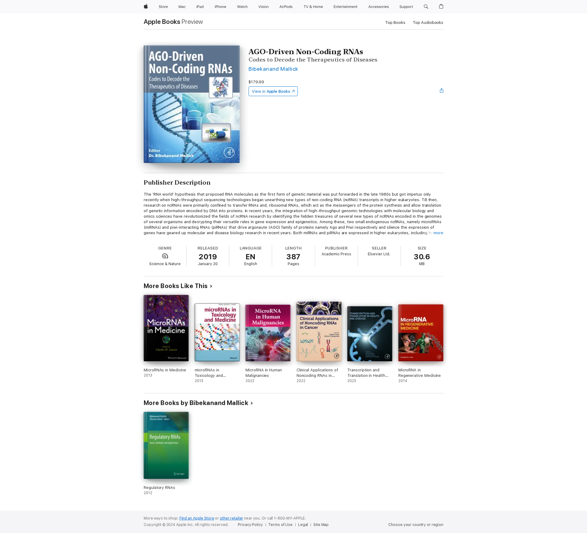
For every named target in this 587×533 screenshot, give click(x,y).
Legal (303, 525)
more (438, 233)
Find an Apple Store (196, 518)
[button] (426, 6)
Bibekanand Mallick (273, 69)
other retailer (231, 518)
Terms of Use (280, 525)
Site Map (321, 525)
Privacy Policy (250, 525)
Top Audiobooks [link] (428, 22)
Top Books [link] (395, 22)
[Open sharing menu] (441, 91)
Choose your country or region (415, 525)
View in (271, 91)
